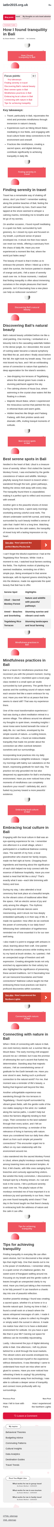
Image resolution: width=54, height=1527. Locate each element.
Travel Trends (12, 1465)
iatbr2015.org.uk (15, 5)
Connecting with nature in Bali (18, 100)
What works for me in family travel (27, 1497)
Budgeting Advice (14, 1437)
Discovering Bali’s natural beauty (19, 86)
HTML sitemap (10, 1516)
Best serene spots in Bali (16, 89)
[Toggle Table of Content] (32, 76)
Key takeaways (14, 79)
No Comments (30, 38)
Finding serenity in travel (16, 83)
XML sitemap (9, 1520)
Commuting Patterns (16, 1443)
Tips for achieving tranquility (17, 103)
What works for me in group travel (27, 1484)
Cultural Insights (14, 1448)
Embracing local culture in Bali (18, 96)
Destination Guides (10, 25)
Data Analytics (13, 1454)
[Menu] (49, 5)
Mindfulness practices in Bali (17, 93)
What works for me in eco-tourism (27, 1490)
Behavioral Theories (16, 1432)
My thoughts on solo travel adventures (23, 16)
